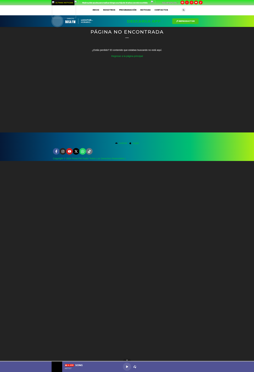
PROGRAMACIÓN (127, 10)
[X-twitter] (76, 151)
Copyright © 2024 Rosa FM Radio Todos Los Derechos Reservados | (89, 158)
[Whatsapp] (187, 2)
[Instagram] (191, 2)
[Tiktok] (201, 2)
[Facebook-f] (56, 151)
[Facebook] (182, 2)
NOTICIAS (145, 10)
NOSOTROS (109, 10)
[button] (183, 10)
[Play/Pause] (127, 367)
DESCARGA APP (143, 21)
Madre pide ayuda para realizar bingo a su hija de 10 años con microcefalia (115, 3)
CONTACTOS (161, 10)
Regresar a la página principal (127, 56)
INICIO (96, 10)
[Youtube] (196, 2)
